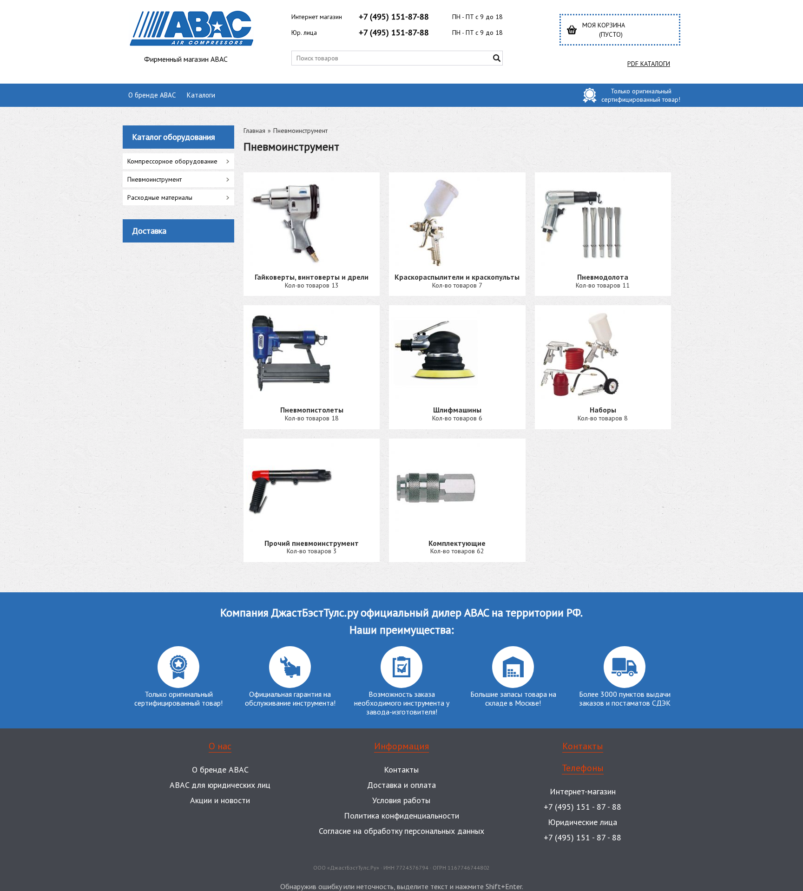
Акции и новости (220, 800)
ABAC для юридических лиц (220, 785)
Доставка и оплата (401, 785)
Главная (254, 130)
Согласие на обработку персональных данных (401, 830)
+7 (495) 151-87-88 (394, 16)
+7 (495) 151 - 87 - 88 (582, 806)
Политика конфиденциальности (401, 815)
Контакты (401, 769)
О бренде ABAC (152, 95)
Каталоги (201, 95)
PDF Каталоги (648, 63)
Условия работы (401, 800)
